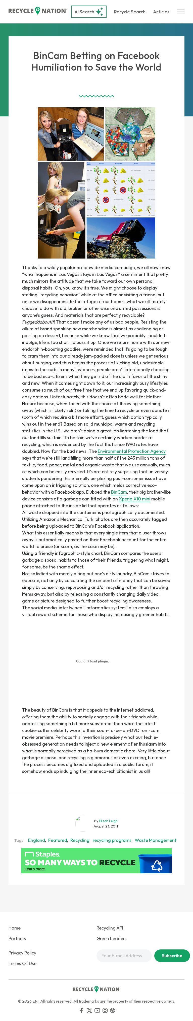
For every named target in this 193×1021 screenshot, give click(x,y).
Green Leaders (111, 938)
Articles (161, 12)
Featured (57, 840)
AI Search (84, 12)
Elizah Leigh (108, 821)
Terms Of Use (22, 963)
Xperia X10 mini (134, 499)
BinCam (119, 492)
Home (15, 928)
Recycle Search (130, 12)
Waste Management (155, 840)
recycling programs (112, 840)
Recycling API (109, 928)
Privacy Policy (22, 953)
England (36, 840)
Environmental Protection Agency (132, 451)
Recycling (79, 840)
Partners (17, 938)
